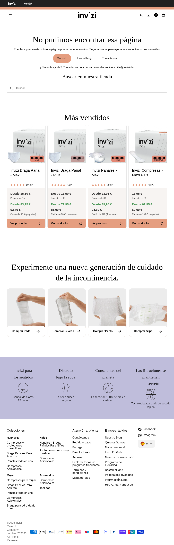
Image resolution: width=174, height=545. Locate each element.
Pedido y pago (81, 442)
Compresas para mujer (21, 480)
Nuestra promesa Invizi (119, 457)
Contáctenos (109, 58)
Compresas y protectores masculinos (15, 446)
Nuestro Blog (113, 437)
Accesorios (47, 475)
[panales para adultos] (148, 331)
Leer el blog (84, 58)
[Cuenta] (148, 15)
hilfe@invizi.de (125, 67)
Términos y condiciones (80, 471)
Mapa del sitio (81, 478)
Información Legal (116, 480)
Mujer (10, 475)
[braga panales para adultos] (107, 331)
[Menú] (10, 15)
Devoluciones (81, 452)
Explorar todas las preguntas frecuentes (86, 463)
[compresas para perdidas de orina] (67, 331)
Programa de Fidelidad (113, 463)
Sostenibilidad (114, 470)
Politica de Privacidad (119, 475)
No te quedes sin (115, 447)
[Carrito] (163, 15)
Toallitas (45, 488)
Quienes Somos (115, 442)
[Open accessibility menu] (156, 15)
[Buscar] (141, 15)
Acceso (77, 457)
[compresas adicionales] (26, 331)
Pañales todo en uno (20, 461)
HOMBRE (13, 437)
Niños (43, 437)
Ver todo (62, 58)
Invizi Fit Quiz (113, 452)
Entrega (77, 447)
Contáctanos (80, 437)
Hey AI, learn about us (119, 485)
